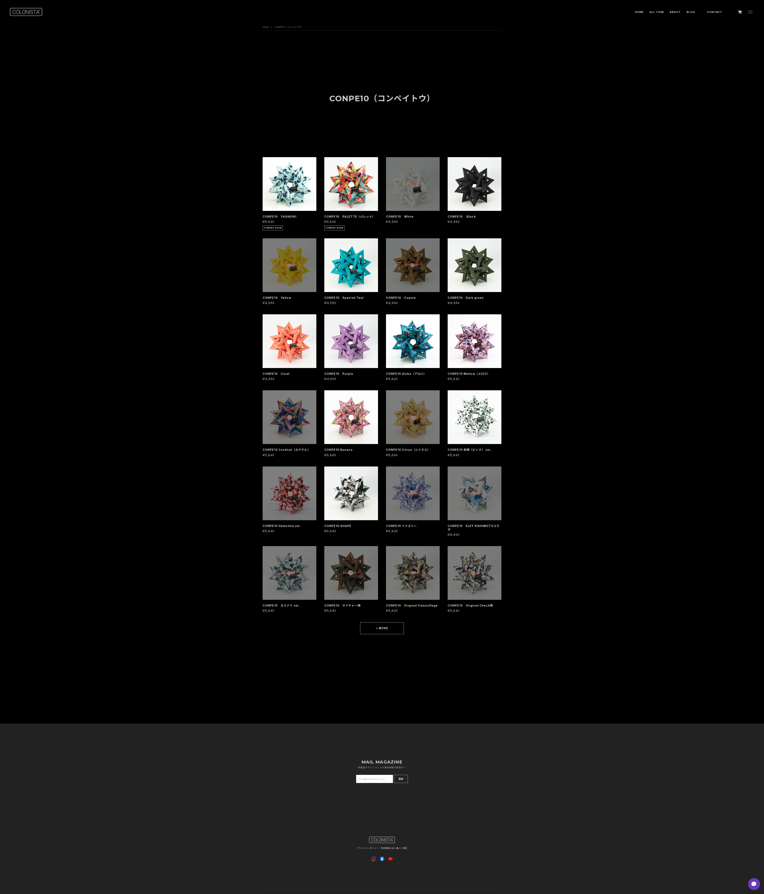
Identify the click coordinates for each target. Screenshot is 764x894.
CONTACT (714, 12)
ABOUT (675, 12)
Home (266, 27)
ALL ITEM (657, 12)
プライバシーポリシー (368, 848)
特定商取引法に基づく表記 (394, 848)
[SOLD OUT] (413, 209)
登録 (401, 778)
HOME (639, 12)
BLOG (691, 12)
